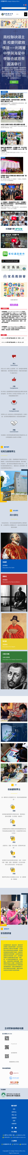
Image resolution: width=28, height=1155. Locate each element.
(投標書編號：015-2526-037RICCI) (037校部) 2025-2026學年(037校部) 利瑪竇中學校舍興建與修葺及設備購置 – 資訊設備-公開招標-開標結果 (13, 328)
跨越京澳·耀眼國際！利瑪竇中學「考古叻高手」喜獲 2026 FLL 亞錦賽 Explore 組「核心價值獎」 (14, 149)
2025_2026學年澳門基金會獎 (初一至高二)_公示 (12, 338)
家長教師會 (14, 1053)
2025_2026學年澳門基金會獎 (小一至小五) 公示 (12, 342)
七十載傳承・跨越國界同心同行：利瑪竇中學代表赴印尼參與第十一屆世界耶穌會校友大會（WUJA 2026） (13, 203)
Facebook (14, 1044)
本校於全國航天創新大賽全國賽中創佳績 (13, 124)
